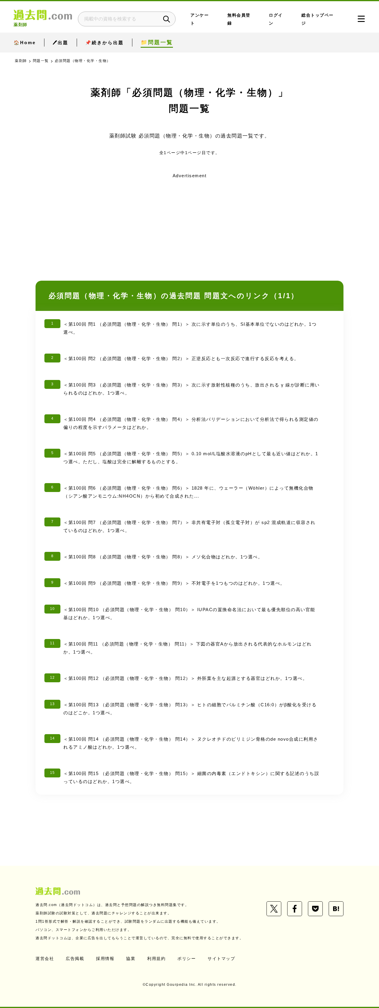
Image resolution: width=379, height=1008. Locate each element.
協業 (130, 958)
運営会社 (45, 958)
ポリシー (186, 958)
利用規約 (156, 958)
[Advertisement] (189, 221)
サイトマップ (221, 958)
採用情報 (105, 958)
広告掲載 (75, 958)
